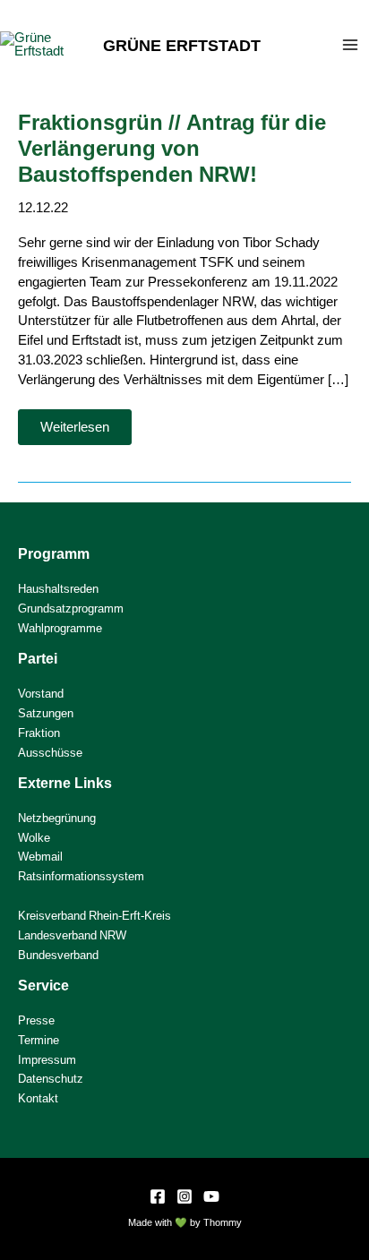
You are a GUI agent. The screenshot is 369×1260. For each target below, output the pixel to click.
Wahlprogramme (60, 628)
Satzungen (45, 713)
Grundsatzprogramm (71, 608)
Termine (38, 1040)
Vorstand (41, 693)
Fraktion (39, 733)
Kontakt (38, 1098)
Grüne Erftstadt (182, 45)
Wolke (34, 837)
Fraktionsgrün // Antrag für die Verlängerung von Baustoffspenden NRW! (172, 148)
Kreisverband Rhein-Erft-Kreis (94, 915)
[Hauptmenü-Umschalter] (350, 45)
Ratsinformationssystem (81, 876)
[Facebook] (158, 1196)
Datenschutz (50, 1078)
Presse (36, 1020)
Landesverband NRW (72, 935)
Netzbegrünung (57, 818)
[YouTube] (211, 1196)
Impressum (47, 1059)
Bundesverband (58, 955)
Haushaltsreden (58, 588)
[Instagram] (184, 1196)
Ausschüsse (50, 752)
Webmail (40, 856)
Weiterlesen (85, 431)
